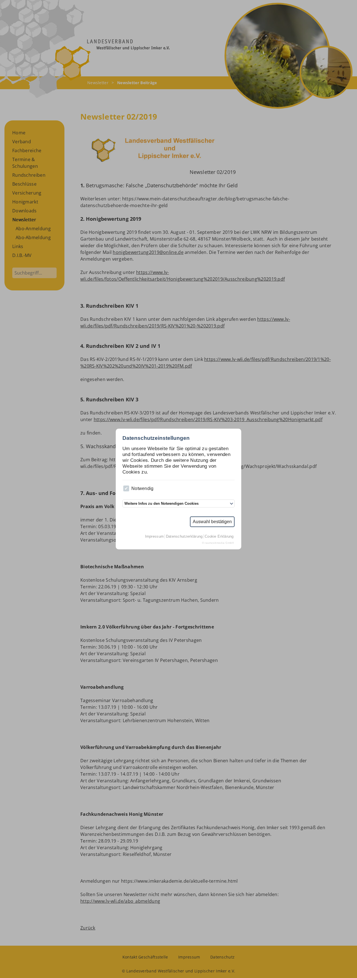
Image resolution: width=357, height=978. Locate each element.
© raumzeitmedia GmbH (218, 542)
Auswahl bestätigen (212, 521)
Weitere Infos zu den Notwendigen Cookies (161, 503)
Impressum (154, 536)
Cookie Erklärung (219, 536)
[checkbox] (126, 488)
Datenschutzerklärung (184, 536)
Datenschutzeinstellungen (156, 438)
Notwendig (142, 488)
